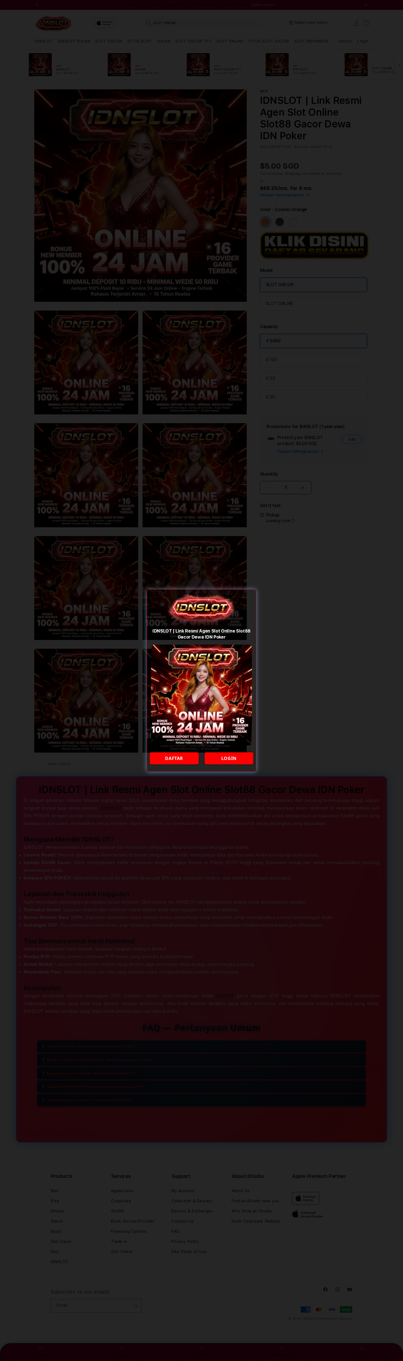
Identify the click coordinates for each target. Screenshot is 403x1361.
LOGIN (229, 758)
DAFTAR (174, 758)
